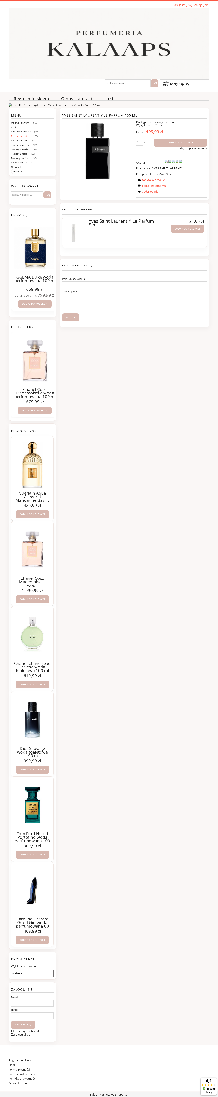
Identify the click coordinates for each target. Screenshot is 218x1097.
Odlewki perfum (20, 122)
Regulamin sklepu (20, 1060)
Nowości (16, 167)
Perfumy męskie (20, 136)
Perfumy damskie (21, 131)
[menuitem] (32, 98)
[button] (150, 180)
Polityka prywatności (22, 1078)
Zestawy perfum (20, 158)
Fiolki (14, 127)
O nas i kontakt (18, 1083)
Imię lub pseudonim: (74, 278)
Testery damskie (20, 144)
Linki (12, 1065)
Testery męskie (19, 149)
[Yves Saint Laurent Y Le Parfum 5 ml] (75, 232)
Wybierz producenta (24, 966)
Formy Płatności (19, 1069)
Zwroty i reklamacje (22, 1074)
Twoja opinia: (70, 291)
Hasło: (14, 1009)
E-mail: (15, 997)
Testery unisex (19, 153)
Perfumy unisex (20, 140)
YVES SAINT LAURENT (166, 168)
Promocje (17, 171)
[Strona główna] (109, 43)
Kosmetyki (17, 162)
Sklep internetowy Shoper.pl (109, 1094)
